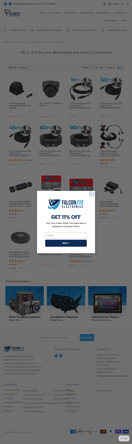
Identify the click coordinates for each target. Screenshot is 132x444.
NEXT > (66, 243)
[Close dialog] (91, 194)
